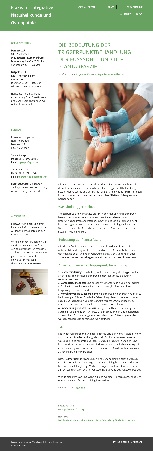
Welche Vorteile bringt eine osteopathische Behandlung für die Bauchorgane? (97, 418)
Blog (139, 14)
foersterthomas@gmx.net (32, 176)
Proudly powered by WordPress (26, 442)
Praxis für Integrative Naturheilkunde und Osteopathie (32, 15)
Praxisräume (135, 7)
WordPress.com (19, 445)
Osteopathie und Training (71, 407)
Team (111, 7)
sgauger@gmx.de (28, 162)
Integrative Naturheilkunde (110, 74)
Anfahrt (125, 14)
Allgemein (80, 387)
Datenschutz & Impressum (127, 442)
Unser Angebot (85, 7)
